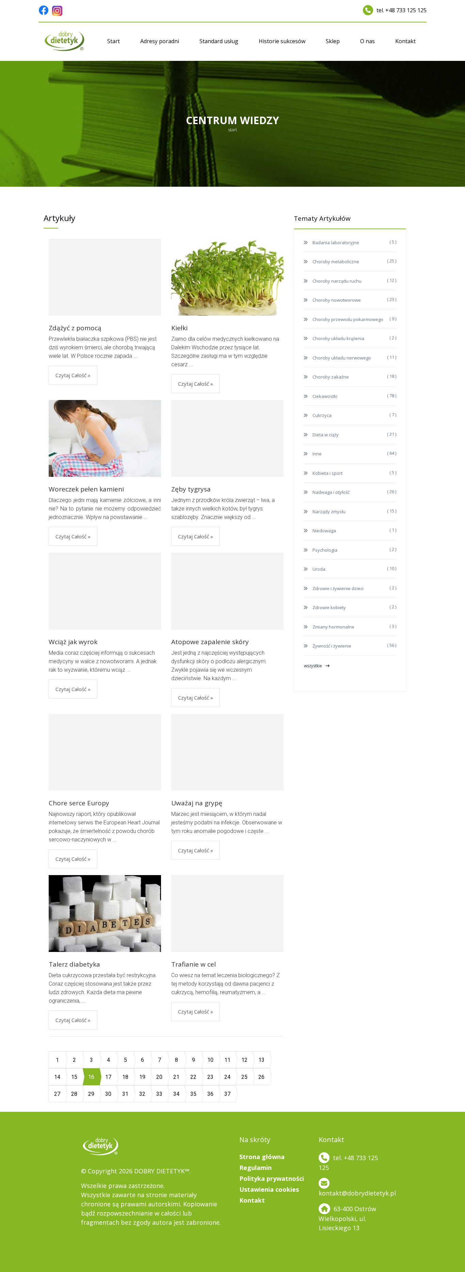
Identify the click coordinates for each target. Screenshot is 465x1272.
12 (244, 1060)
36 (210, 1094)
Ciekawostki (324, 396)
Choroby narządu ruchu (336, 281)
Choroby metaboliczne (335, 261)
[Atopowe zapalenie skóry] (227, 591)
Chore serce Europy (79, 803)
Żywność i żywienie (331, 646)
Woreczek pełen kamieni (86, 489)
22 (193, 1077)
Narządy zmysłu (328, 511)
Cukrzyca (321, 415)
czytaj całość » (73, 375)
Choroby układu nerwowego (341, 358)
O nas (367, 41)
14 (57, 1077)
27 (57, 1094)
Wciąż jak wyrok (73, 641)
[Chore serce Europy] (105, 752)
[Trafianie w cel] (227, 913)
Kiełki (179, 327)
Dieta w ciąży (325, 435)
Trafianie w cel (193, 964)
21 (176, 1077)
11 (227, 1060)
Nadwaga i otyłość (330, 492)
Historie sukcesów (282, 41)
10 (210, 1060)
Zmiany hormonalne (332, 627)
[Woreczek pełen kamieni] (105, 438)
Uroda (318, 569)
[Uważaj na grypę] (227, 752)
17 (108, 1077)
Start (113, 41)
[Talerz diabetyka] (105, 913)
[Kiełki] (227, 276)
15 (74, 1077)
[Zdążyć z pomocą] (105, 277)
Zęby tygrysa (191, 489)
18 (125, 1077)
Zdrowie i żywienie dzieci (337, 588)
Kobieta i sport (326, 473)
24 (227, 1077)
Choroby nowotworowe (336, 300)
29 (91, 1094)
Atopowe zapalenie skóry (210, 641)
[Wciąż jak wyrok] (105, 591)
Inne (316, 454)
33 (159, 1094)
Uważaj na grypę (196, 803)
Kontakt (405, 41)
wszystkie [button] (313, 666)
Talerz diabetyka (74, 964)
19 (142, 1077)
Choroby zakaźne (330, 377)
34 (176, 1094)
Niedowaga (323, 531)
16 (91, 1077)
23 (210, 1077)
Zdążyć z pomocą (75, 327)
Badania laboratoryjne (335, 242)
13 (261, 1060)
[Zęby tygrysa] (227, 438)
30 (108, 1094)
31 (125, 1094)
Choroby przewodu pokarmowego (347, 319)
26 (261, 1077)
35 (193, 1094)
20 (159, 1077)
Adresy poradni (159, 41)
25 (244, 1077)
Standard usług (218, 41)
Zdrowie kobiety (328, 607)
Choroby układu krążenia (337, 338)
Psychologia (324, 550)
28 (74, 1094)
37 (227, 1094)
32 (142, 1094)
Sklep (333, 41)
